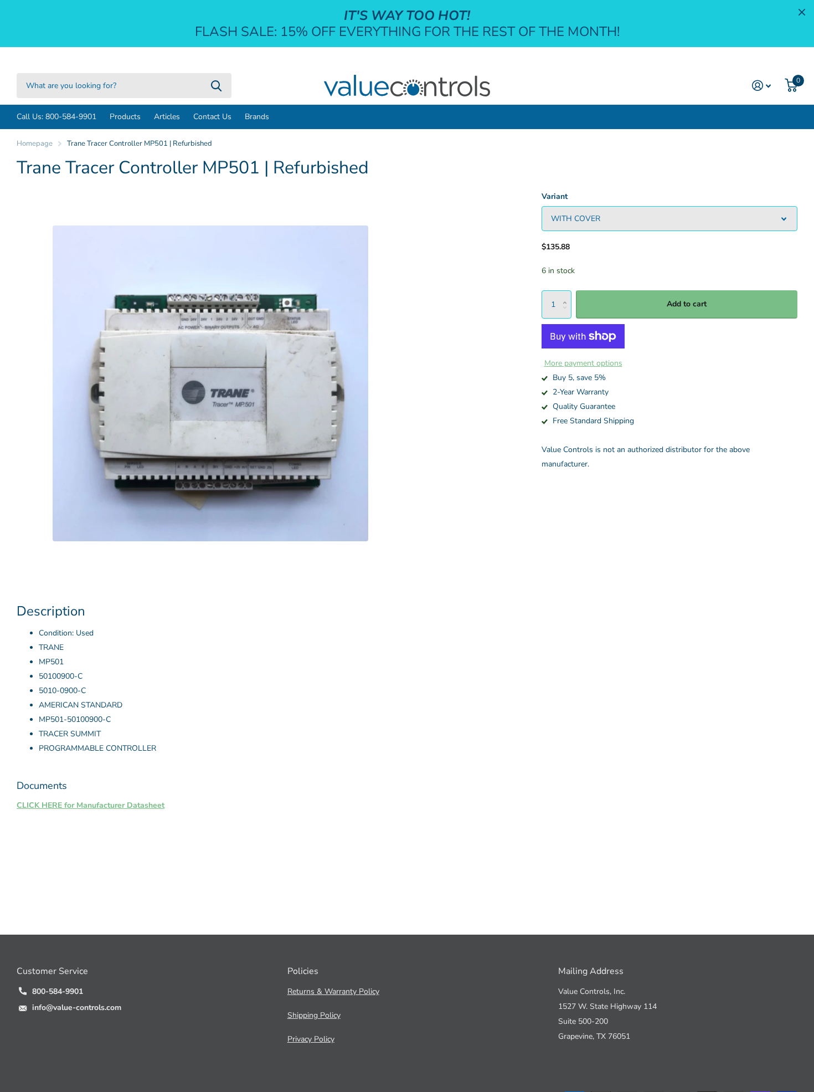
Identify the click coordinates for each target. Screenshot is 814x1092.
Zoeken (216, 85)
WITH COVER (575, 218)
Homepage (35, 143)
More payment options (583, 363)
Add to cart (687, 304)
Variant (555, 196)
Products (125, 116)
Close (802, 12)
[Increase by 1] (567, 295)
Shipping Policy (314, 1015)
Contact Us (212, 116)
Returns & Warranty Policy (333, 991)
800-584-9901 (57, 991)
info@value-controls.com (76, 1007)
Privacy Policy (310, 1039)
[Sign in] (761, 85)
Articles (167, 116)
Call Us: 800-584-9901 (56, 116)
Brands (257, 116)
